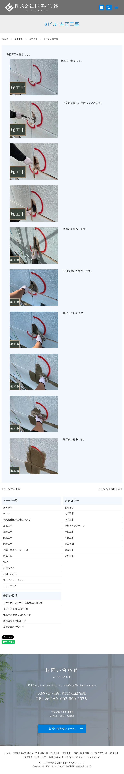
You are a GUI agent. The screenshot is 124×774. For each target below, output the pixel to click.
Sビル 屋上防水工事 (109, 489)
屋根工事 (7, 525)
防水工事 (7, 538)
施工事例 (19, 39)
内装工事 (7, 544)
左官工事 (33, 39)
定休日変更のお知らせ (14, 621)
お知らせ (69, 507)
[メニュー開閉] (116, 7)
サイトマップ (10, 586)
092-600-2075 (73, 698)
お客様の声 (9, 568)
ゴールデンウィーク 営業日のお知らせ (22, 602)
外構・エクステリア (75, 525)
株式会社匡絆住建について (16, 519)
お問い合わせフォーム (62, 728)
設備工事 (7, 556)
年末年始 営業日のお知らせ (17, 615)
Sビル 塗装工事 (12, 489)
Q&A (5, 562)
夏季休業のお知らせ (13, 627)
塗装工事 (7, 532)
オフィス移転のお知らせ (15, 608)
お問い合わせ (10, 574)
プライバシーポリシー (14, 580)
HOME (5, 39)
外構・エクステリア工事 (15, 550)
